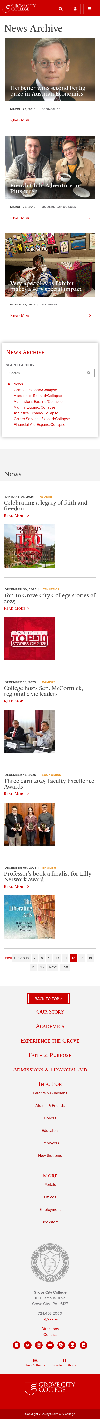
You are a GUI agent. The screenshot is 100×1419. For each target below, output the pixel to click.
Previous (21, 958)
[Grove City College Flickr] (72, 1345)
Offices (50, 1197)
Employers (50, 1143)
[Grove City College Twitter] (28, 1345)
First (8, 958)
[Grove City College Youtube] (50, 1345)
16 (42, 967)
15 (33, 967)
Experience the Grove (50, 1040)
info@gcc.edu (50, 1319)
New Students (50, 1155)
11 (65, 958)
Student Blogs (64, 1365)
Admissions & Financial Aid (50, 1069)
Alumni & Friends (50, 1105)
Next (53, 967)
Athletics (50, 589)
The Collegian (36, 1365)
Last (65, 967)
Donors (50, 1118)
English (49, 867)
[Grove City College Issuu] (61, 1345)
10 (57, 958)
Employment (50, 1209)
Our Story (50, 1011)
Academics (50, 1026)
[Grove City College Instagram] (39, 1345)
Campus (48, 682)
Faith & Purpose (50, 1055)
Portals (50, 1184)
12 (73, 958)
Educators (50, 1130)
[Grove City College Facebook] (16, 1345)
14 (90, 958)
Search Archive (21, 365)
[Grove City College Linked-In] (83, 1345)
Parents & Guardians (50, 1093)
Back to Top (47, 999)
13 (81, 958)
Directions (50, 1329)
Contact (50, 1334)
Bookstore (50, 1222)
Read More (14, 515)
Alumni (46, 496)
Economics (51, 775)
